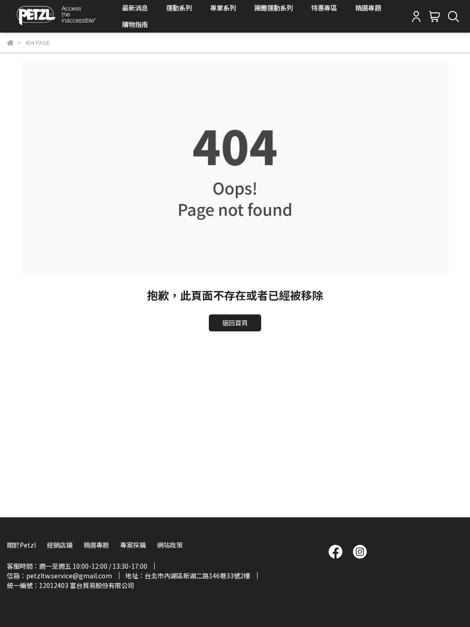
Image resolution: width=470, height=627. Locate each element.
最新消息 (135, 7)
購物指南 (135, 24)
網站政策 (170, 544)
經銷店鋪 (60, 544)
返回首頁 (235, 322)
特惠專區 (324, 7)
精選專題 (368, 7)
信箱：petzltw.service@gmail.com (59, 575)
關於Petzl (21, 544)
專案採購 (133, 544)
